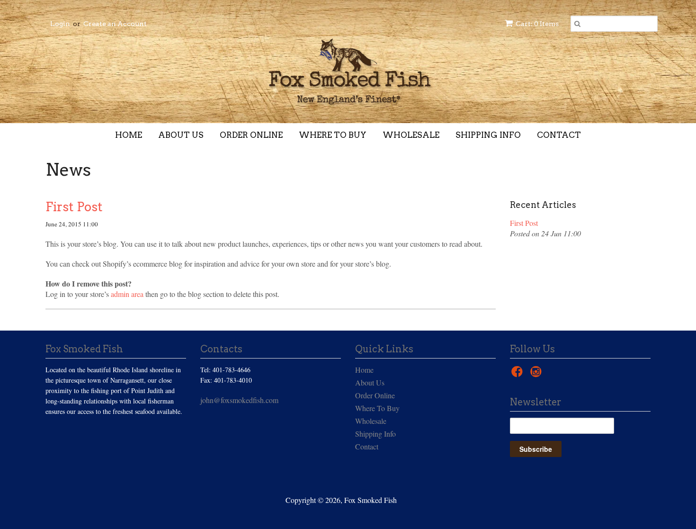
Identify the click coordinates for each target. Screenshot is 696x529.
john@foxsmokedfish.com (239, 400)
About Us (181, 135)
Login (60, 23)
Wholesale (411, 135)
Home (128, 135)
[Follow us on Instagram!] (537, 374)
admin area (127, 294)
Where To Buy (332, 135)
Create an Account (115, 23)
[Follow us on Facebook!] (518, 374)
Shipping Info (488, 135)
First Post (74, 206)
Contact (559, 135)
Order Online (251, 135)
